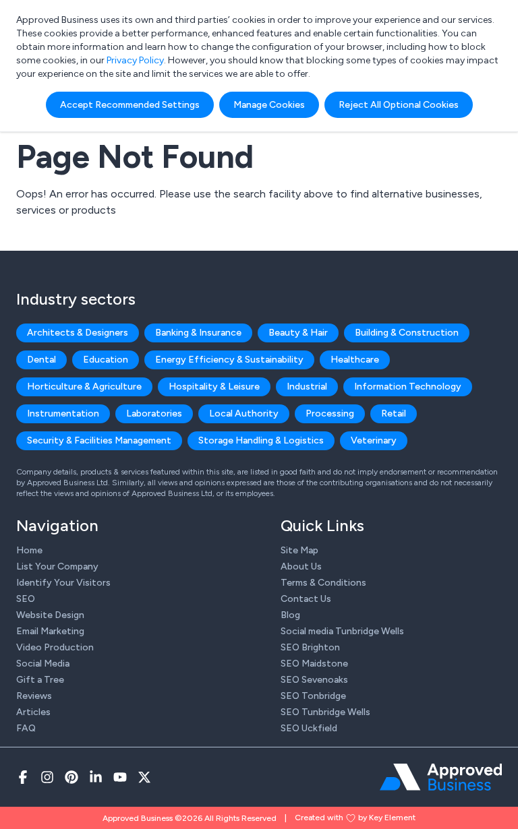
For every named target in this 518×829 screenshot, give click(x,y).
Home (29, 550)
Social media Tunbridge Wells (342, 631)
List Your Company (57, 566)
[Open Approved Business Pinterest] (71, 777)
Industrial (307, 386)
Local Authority (244, 413)
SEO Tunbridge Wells (325, 712)
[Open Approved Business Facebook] (23, 777)
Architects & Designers (77, 332)
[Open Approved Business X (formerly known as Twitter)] (144, 777)
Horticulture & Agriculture (84, 386)
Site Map (299, 550)
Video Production (55, 647)
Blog (290, 615)
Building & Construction (407, 332)
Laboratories (154, 413)
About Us (301, 566)
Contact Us (306, 599)
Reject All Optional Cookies (399, 105)
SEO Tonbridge (313, 696)
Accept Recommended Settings (130, 105)
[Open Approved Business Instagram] (47, 777)
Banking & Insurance (198, 332)
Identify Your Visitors (63, 582)
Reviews (34, 696)
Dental (41, 359)
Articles (33, 712)
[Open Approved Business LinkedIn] (96, 777)
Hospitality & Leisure (214, 386)
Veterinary (374, 440)
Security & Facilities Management (99, 440)
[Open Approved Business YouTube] (120, 777)
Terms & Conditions (323, 582)
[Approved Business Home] (441, 777)
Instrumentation (63, 413)
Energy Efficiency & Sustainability (229, 359)
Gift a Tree (40, 679)
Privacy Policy (135, 60)
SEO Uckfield (309, 728)
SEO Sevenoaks (314, 679)
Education (105, 359)
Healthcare (354, 359)
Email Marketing (50, 631)
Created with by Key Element (355, 817)
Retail (393, 413)
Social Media (42, 663)
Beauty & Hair (298, 332)
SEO (25, 599)
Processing (330, 413)
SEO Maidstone (314, 663)
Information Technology (407, 386)
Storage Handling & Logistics (261, 440)
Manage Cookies (269, 105)
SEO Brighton (310, 647)
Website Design (50, 615)
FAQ (26, 728)
